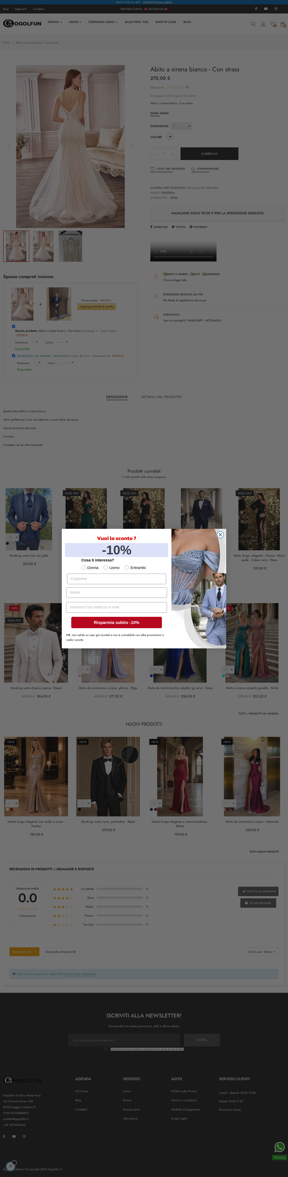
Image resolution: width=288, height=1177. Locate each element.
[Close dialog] (220, 534)
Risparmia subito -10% (116, 622)
